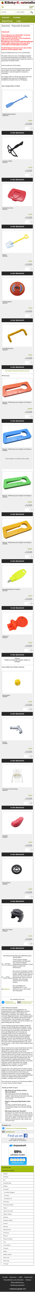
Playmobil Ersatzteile (8, 1170)
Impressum (13, 1277)
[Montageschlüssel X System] (17, 576)
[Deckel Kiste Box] (17, 195)
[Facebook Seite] (18, 1137)
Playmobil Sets (6, 1167)
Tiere (4, 1242)
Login (18, 21)
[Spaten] (17, 242)
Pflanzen (5, 1236)
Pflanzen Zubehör (7, 1239)
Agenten (5, 1173)
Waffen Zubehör (7, 1254)
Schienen (6, 1195)
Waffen (5, 1251)
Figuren (5, 1208)
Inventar (5, 1223)
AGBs (20, 1277)
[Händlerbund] (6, 989)
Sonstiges (6, 1263)
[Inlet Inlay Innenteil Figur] (17, 776)
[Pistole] (17, 729)
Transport (5, 1248)
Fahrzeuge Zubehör (8, 1204)
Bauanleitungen (7, 1183)
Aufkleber (5, 1176)
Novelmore (6, 1232)
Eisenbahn (6, 1189)
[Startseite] (17, 2)
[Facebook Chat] (3, 1003)
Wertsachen (6, 1257)
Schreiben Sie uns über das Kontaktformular (27, 1002)
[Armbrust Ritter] (17, 148)
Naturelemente (7, 1229)
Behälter (5, 1186)
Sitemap (28, 1280)
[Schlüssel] (17, 623)
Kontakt (5, 1277)
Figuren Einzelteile (8, 1211)
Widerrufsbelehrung (17, 1282)
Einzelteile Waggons (9, 1192)
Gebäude (5, 1217)
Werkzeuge (6, 1260)
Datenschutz (28, 1277)
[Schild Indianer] (17, 289)
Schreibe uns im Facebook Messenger (10, 1002)
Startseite (5, 17)
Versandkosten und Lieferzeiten (13, 1280)
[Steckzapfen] (17, 682)
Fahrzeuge (6, 1201)
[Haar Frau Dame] (17, 916)
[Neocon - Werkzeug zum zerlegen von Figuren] (17, 389)
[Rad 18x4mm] (17, 870)
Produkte (16, 17)
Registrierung (7, 21)
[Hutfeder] (17, 823)
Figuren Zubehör (7, 1214)
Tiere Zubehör (6, 1245)
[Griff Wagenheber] (17, 335)
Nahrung (5, 1226)
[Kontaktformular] (19, 1003)
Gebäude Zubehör (8, 1220)
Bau (4, 1180)
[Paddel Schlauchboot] (17, 101)
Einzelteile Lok (8, 1198)
